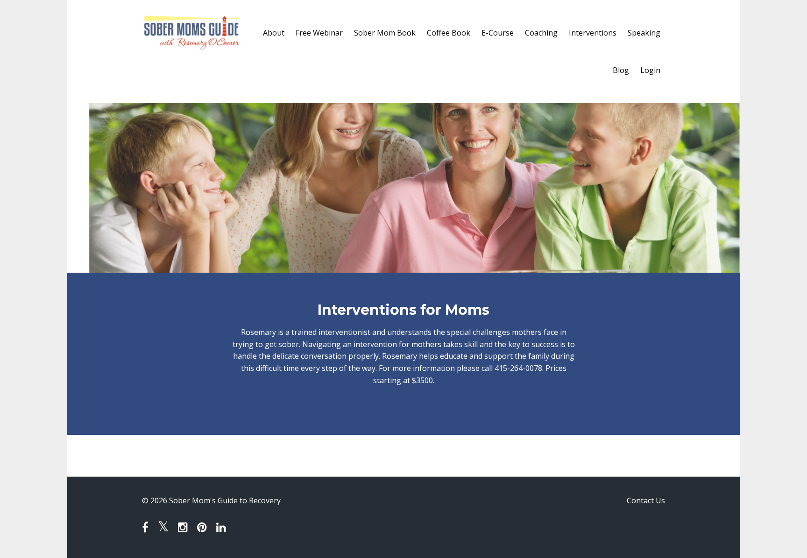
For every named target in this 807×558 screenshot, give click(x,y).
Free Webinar (319, 33)
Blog (621, 70)
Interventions (592, 33)
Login (650, 70)
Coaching (541, 33)
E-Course (497, 33)
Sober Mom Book (385, 33)
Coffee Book (448, 33)
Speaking (644, 33)
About (273, 33)
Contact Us (646, 500)
